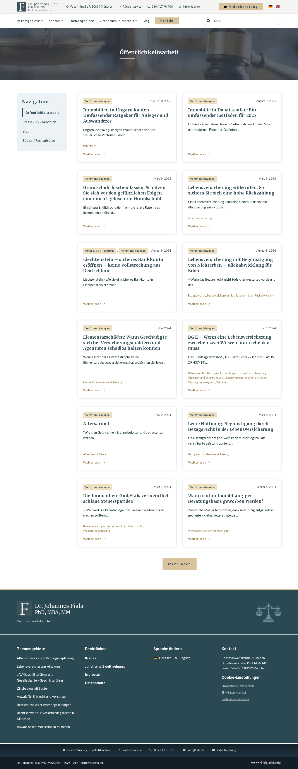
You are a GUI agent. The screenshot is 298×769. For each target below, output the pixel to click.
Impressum (93, 674)
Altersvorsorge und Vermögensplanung (45, 658)
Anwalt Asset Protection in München (43, 727)
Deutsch (165, 658)
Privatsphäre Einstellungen (238, 685)
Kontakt (166, 20)
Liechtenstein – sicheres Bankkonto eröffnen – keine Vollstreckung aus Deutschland (123, 265)
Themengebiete (81, 21)
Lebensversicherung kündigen (38, 666)
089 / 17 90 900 (162, 6)
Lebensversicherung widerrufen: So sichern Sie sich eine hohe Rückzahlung (231, 190)
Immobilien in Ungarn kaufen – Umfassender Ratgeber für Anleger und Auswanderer (125, 115)
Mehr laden (179, 564)
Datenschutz (95, 683)
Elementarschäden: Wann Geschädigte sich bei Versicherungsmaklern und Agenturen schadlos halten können (125, 342)
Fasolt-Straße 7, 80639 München (91, 6)
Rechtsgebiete (28, 21)
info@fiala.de (191, 6)
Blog (146, 21)
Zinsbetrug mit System (33, 688)
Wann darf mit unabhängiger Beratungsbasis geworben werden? (225, 498)
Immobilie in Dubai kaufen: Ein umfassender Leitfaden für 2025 (222, 112)
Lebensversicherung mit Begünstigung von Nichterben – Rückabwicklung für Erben (230, 265)
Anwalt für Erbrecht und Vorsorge (41, 696)
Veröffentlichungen (97, 101)
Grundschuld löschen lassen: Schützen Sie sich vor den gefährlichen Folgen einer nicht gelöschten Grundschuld (124, 193)
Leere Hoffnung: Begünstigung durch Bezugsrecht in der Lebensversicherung (230, 426)
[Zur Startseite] (37, 7)
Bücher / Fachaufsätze (38, 140)
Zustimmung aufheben (235, 699)
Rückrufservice (132, 6)
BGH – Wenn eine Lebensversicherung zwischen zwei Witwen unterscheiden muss (230, 342)
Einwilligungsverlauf (234, 692)
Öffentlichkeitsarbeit (117, 21)
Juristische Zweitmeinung (105, 666)
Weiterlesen (92, 154)
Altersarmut (96, 423)
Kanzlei (54, 21)
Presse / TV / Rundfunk (39, 122)
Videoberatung (243, 7)
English (185, 658)
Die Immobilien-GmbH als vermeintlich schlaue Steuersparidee (126, 498)
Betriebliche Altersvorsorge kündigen (44, 705)
